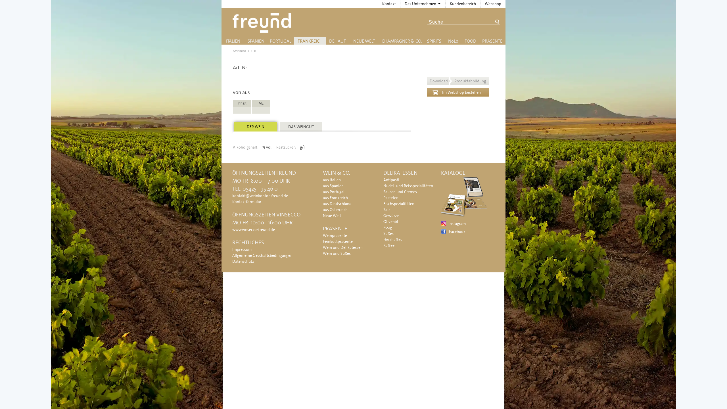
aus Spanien (333, 185)
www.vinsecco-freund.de (253, 229)
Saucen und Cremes (400, 191)
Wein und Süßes (337, 253)
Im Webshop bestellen (461, 92)
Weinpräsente (335, 235)
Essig (387, 227)
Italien (233, 41)
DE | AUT (337, 41)
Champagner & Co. (402, 41)
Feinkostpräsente (338, 241)
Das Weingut (301, 126)
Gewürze (391, 215)
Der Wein (255, 126)
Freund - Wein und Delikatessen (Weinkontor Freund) (263, 23)
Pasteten (390, 197)
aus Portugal (333, 191)
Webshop (493, 3)
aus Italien (332, 179)
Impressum (242, 249)
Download (458, 81)
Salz (386, 209)
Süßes (388, 233)
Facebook (457, 231)
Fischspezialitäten (398, 203)
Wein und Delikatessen (343, 247)
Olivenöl (390, 221)
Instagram (457, 223)
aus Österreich (335, 209)
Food (470, 41)
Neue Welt (364, 41)
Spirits (434, 41)
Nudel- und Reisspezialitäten (408, 185)
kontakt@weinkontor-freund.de (260, 195)
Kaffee (388, 245)
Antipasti (391, 179)
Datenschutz (243, 261)
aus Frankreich (335, 197)
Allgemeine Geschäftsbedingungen (262, 255)
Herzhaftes (392, 239)
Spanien (256, 41)
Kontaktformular (246, 201)
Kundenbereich (463, 3)
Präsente (492, 41)
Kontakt (389, 3)
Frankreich (310, 41)
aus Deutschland (337, 203)
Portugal (280, 41)
